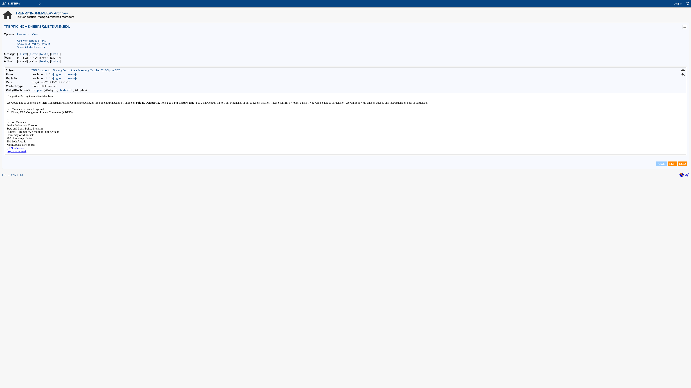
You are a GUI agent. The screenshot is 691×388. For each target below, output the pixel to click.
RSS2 (682, 163)
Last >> (55, 54)
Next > (44, 54)
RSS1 (672, 163)
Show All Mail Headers (31, 47)
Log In (678, 3)
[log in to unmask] (64, 74)
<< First (22, 54)
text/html (66, 90)
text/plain (37, 90)
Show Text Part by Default (33, 44)
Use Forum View (27, 34)
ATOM (662, 163)
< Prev (34, 54)
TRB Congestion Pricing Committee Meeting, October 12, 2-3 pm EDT (75, 70)
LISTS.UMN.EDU (12, 175)
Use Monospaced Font (31, 40)
